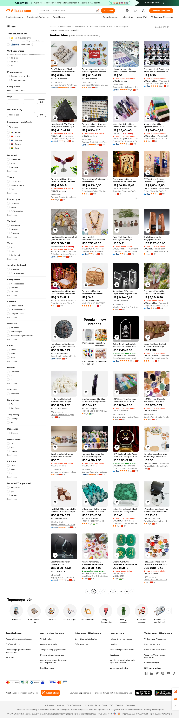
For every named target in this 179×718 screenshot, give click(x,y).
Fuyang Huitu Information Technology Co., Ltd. (156, 466)
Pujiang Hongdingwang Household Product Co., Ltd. (126, 468)
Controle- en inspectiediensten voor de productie (54, 661)
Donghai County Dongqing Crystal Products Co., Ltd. (64, 197)
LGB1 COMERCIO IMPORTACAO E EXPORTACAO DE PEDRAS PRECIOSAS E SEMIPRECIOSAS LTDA (95, 411)
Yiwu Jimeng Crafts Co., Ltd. (156, 138)
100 (127, 592)
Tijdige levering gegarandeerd (53, 649)
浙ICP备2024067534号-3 (161, 714)
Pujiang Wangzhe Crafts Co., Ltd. (156, 191)
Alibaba (53, 26)
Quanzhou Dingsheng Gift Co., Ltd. (64, 356)
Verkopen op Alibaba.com (155, 639)
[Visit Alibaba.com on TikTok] (174, 673)
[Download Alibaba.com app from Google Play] (164, 693)
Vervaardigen (122, 26)
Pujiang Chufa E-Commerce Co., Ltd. (156, 251)
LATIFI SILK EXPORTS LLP (93, 521)
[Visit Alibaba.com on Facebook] (146, 673)
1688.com (60, 705)
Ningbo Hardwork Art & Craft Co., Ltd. (64, 525)
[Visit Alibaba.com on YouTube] (168, 673)
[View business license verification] (114, 713)
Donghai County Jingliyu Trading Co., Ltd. (126, 523)
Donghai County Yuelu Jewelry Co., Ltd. (126, 251)
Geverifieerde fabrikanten (86, 639)
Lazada (90, 705)
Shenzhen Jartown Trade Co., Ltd (64, 303)
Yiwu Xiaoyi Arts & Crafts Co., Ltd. (95, 576)
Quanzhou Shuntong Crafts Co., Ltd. (126, 191)
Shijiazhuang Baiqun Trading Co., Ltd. (95, 191)
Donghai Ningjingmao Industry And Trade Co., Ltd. (64, 472)
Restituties (114, 655)
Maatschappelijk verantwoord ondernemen (18, 650)
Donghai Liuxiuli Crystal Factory (64, 138)
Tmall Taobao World (75, 705)
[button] (98, 10)
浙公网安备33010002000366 (135, 714)
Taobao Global (101, 705)
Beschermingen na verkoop (52, 655)
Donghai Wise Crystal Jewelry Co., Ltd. (156, 417)
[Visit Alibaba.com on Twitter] (157, 673)
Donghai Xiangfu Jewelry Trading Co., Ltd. (126, 141)
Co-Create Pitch (13, 644)
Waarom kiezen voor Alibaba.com (20, 639)
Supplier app (85, 693)
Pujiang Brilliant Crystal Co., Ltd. (64, 577)
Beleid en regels (47, 668)
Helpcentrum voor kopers (121, 639)
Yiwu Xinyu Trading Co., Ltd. (155, 521)
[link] (175, 691)
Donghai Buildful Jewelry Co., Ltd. (95, 251)
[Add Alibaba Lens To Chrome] (50, 693)
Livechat (113, 644)
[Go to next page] (132, 591)
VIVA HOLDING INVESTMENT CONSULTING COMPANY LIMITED (95, 303)
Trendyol (119, 705)
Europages (130, 705)
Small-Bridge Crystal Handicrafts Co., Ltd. (126, 358)
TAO (111, 705)
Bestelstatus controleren (155, 649)
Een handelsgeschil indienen (122, 649)
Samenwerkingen (151, 663)
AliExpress (49, 705)
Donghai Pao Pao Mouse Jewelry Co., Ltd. (156, 580)
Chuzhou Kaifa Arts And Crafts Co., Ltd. (126, 307)
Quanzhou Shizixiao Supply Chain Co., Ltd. (64, 415)
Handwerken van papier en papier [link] (64, 30)
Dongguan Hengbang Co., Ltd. (95, 85)
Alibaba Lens (11, 693)
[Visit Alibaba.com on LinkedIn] (151, 673)
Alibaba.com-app (124, 693)
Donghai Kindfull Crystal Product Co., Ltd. (156, 83)
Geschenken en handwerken (72, 26)
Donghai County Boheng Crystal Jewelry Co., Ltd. (126, 87)
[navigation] (26, 309)
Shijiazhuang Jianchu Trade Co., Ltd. (64, 254)
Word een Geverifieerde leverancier (154, 656)
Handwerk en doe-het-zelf (101, 26)
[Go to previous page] (87, 591)
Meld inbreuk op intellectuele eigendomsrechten (122, 661)
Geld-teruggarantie (48, 644)
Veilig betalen (46, 639)
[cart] (136, 11)
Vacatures (10, 657)
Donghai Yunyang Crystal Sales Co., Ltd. (156, 358)
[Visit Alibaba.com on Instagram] (162, 673)
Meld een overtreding (119, 668)
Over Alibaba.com (14, 633)
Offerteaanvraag (82, 644)
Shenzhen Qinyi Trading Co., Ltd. (126, 417)
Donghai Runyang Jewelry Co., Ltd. (64, 85)
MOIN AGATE (118, 576)
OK (41, 102)
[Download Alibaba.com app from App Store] (143, 693)
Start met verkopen (152, 644)
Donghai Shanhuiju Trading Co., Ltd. (95, 472)
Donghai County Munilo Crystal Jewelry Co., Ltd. (156, 305)
